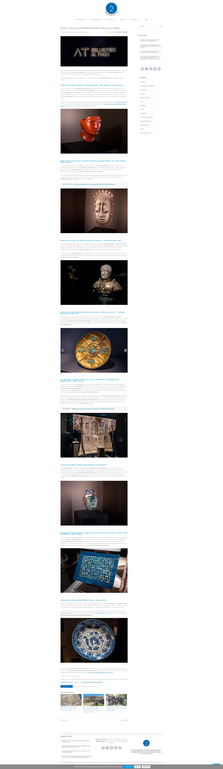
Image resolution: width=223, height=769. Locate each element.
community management (147, 86)
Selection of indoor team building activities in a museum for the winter (93, 408)
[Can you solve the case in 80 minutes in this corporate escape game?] (116, 700)
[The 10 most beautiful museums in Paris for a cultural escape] (71, 700)
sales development (145, 121)
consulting (143, 89)
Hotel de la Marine (87, 403)
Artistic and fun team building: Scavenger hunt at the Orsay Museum (93, 184)
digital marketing (145, 97)
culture (70, 32)
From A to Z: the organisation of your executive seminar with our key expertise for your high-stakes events (150, 57)
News (122, 19)
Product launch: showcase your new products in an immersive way (150, 40)
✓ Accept (128, 767)
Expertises (80, 19)
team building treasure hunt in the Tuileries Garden (76, 615)
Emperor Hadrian (121, 244)
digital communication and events (92, 682)
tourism (86, 32)
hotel (141, 101)
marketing (143, 105)
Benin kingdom (77, 169)
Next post (123, 720)
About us (110, 19)
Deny (137, 767)
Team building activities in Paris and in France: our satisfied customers (150, 52)
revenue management (146, 117)
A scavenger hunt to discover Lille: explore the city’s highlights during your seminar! (151, 46)
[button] (125, 350)
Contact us (134, 19)
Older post (65, 720)
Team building (95, 19)
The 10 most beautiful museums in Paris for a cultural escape (69, 708)
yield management (145, 133)
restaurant (143, 113)
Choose (146, 767)
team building (80, 32)
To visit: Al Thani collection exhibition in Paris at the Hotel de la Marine (90, 28)
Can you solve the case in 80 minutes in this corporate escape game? (116, 708)
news (74, 32)
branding (142, 82)
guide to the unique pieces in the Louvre (101, 672)
